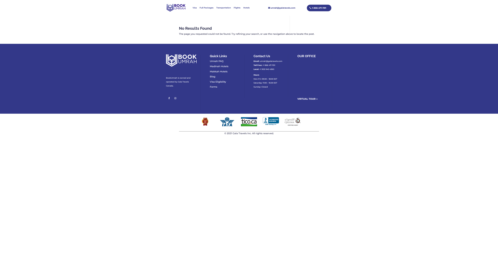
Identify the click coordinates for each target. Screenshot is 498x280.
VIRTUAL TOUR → (307, 98)
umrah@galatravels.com (283, 8)
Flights (237, 7)
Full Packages (206, 7)
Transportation (223, 7)
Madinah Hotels (219, 66)
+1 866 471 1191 (269, 65)
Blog (212, 76)
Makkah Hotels (218, 71)
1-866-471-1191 (319, 8)
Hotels (246, 7)
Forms (213, 86)
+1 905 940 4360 (267, 69)
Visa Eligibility (218, 81)
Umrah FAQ (216, 61)
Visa (195, 7)
